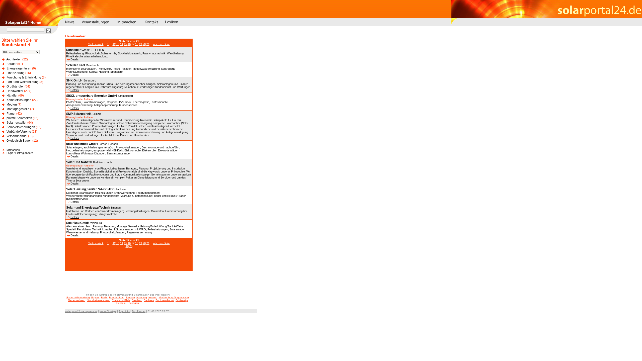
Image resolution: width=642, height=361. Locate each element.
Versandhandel (17, 136)
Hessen (152, 297)
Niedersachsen (76, 300)
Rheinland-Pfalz (121, 300)
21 (147, 44)
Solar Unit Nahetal (79, 162)
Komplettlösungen (19, 100)
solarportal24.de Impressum (81, 311)
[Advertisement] (129, 261)
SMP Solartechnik (79, 114)
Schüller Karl (75, 65)
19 (140, 44)
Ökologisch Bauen (19, 140)
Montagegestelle (18, 109)
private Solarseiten (19, 118)
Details (74, 59)
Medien (12, 104)
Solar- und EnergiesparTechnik (88, 207)
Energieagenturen (19, 68)
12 (114, 44)
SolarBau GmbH (77, 223)
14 (121, 44)
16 (129, 44)
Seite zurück (96, 44)
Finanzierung (16, 73)
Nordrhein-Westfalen (98, 300)
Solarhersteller (17, 122)
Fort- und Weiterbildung (23, 82)
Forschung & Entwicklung (24, 77)
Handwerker (15, 91)
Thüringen (133, 303)
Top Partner (138, 311)
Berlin (104, 297)
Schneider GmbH (78, 50)
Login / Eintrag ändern (20, 152)
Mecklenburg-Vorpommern (174, 297)
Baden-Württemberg (78, 297)
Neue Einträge (108, 311)
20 (144, 44)
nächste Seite (161, 44)
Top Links (124, 311)
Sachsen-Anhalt (164, 300)
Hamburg (141, 297)
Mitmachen (13, 149)
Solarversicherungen (21, 127)
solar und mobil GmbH (82, 144)
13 (117, 44)
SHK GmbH (74, 80)
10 (127, 246)
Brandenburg (116, 297)
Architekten (14, 59)
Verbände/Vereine (19, 131)
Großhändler (15, 86)
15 (125, 44)
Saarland (137, 300)
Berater (12, 64)
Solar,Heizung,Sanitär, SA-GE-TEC (90, 189)
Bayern (95, 297)
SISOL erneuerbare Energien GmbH (91, 96)
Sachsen (149, 300)
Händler (12, 95)
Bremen (130, 297)
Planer (11, 113)
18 (136, 44)
